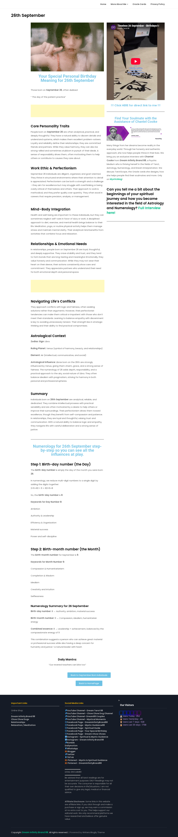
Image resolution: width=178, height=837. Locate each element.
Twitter (71, 754)
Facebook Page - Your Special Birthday (87, 731)
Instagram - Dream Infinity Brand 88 (85, 739)
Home (103, 4)
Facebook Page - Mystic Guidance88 (86, 725)
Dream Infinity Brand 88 (23, 716)
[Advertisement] (67, 111)
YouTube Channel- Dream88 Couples (86, 716)
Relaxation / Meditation (23, 725)
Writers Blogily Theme (93, 832)
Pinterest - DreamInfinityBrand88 (85, 763)
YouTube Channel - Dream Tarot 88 (85, 710)
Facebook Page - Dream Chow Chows (86, 733)
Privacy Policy (158, 4)
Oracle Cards (139, 4)
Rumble (71, 742)
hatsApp (73, 748)
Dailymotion (71, 745)
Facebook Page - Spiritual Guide (83, 728)
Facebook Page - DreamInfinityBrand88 (87, 722)
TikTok (70, 757)
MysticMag (116, 179)
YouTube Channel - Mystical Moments (86, 719)
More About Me (118, 4)
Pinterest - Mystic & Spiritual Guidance (87, 760)
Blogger (71, 751)
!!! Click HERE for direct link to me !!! (135, 105)
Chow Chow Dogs (20, 719)
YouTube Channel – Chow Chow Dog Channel (90, 713)
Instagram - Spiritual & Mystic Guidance (87, 736)
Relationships (18, 722)
